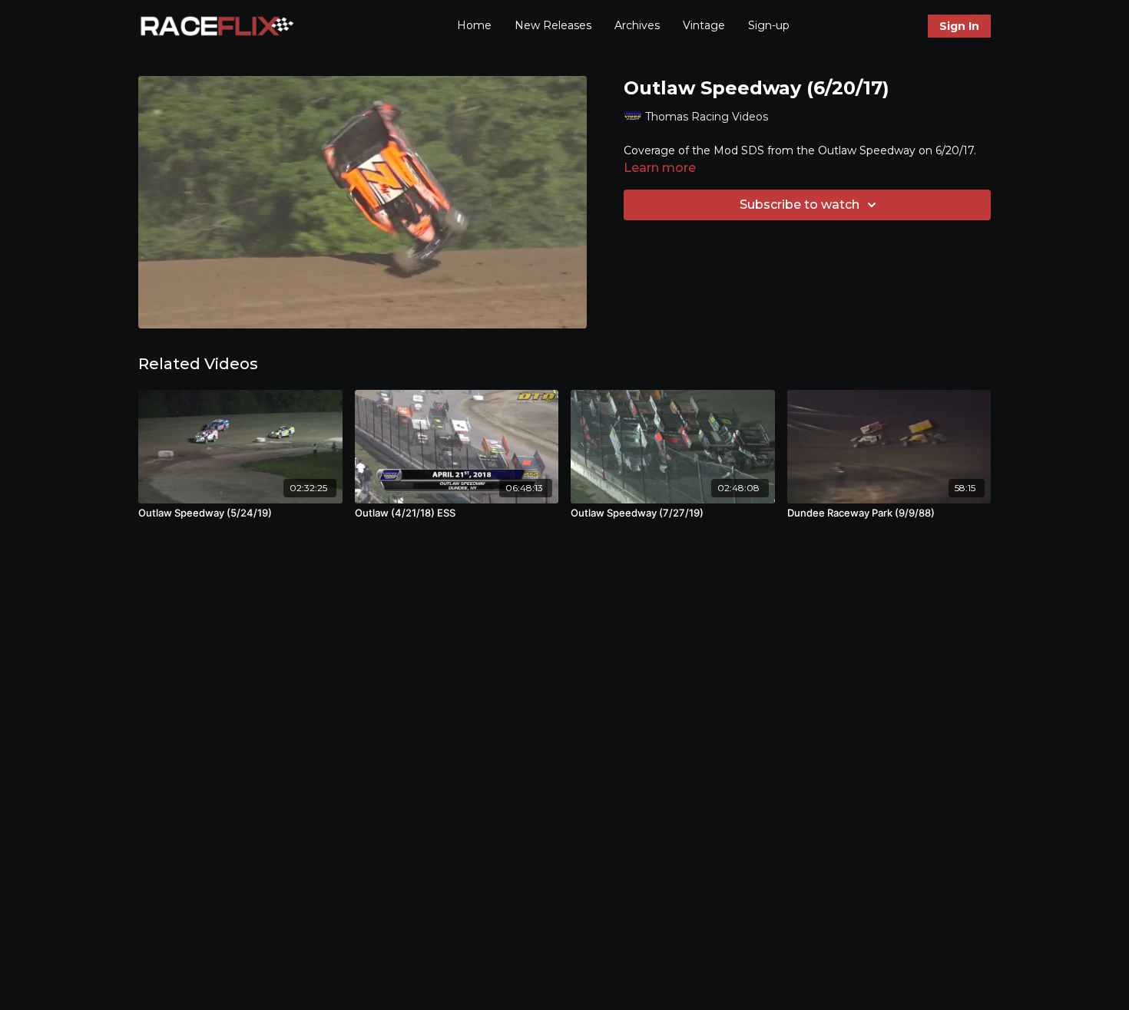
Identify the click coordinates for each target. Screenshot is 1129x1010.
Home (474, 25)
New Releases (553, 25)
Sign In (959, 26)
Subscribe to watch (799, 204)
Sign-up (769, 25)
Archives (637, 25)
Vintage (704, 25)
